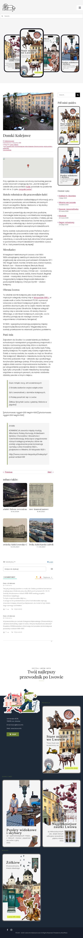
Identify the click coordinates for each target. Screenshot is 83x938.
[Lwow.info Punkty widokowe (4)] (68, 148)
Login (51, 562)
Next (50, 472)
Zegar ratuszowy (66, 222)
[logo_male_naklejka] (9, 2)
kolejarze (31, 146)
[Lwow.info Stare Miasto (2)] (68, 107)
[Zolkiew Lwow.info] (21, 855)
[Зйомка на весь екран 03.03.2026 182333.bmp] (41, 27)
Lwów (11, 144)
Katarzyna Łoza (9, 141)
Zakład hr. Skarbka (67, 196)
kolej (26, 146)
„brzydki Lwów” (25, 189)
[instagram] (11, 930)
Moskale (62, 215)
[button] (28, 166)
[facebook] (7, 930)
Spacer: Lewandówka (68, 209)
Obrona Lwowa (38, 146)
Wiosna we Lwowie (67, 202)
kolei (28, 186)
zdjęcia (16, 144)
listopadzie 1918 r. (41, 297)
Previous (8, 472)
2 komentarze (7, 150)
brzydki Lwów (11, 146)
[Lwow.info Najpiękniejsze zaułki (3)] (61, 781)
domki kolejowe (19, 146)
